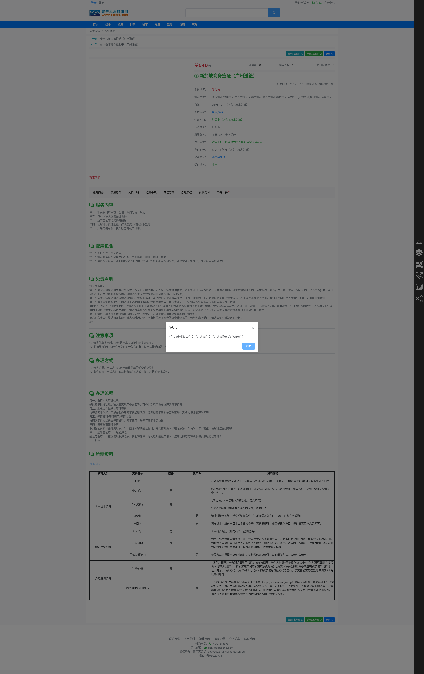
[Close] (253, 328)
